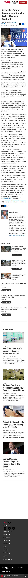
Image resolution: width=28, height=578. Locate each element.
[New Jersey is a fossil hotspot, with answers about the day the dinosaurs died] (6, 249)
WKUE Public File (6, 543)
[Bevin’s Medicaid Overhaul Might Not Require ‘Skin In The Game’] (13, 448)
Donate (23, 2)
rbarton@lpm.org (21, 233)
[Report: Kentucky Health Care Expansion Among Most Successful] (13, 411)
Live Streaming (6, 553)
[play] (2, 576)
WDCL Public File (6, 540)
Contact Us (5, 550)
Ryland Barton (13, 212)
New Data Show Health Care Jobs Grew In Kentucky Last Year (12, 351)
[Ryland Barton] (4, 214)
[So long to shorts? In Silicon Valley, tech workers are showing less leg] (6, 276)
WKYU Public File (6, 534)
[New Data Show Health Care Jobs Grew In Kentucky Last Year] (13, 337)
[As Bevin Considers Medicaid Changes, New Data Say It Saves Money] (13, 374)
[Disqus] (14, 499)
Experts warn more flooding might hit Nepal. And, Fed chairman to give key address (18, 262)
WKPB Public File (6, 537)
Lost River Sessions (7, 559)
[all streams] (26, 576)
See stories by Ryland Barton (17, 235)
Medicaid (15, 201)
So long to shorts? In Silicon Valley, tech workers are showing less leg (18, 275)
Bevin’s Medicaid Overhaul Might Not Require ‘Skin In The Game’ (11, 463)
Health (7, 201)
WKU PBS (5, 556)
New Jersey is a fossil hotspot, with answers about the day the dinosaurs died (18, 248)
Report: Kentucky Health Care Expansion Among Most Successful (13, 424)
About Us (5, 546)
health (22, 201)
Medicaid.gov (7, 198)
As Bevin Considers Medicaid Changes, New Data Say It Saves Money (13, 388)
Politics (4, 456)
